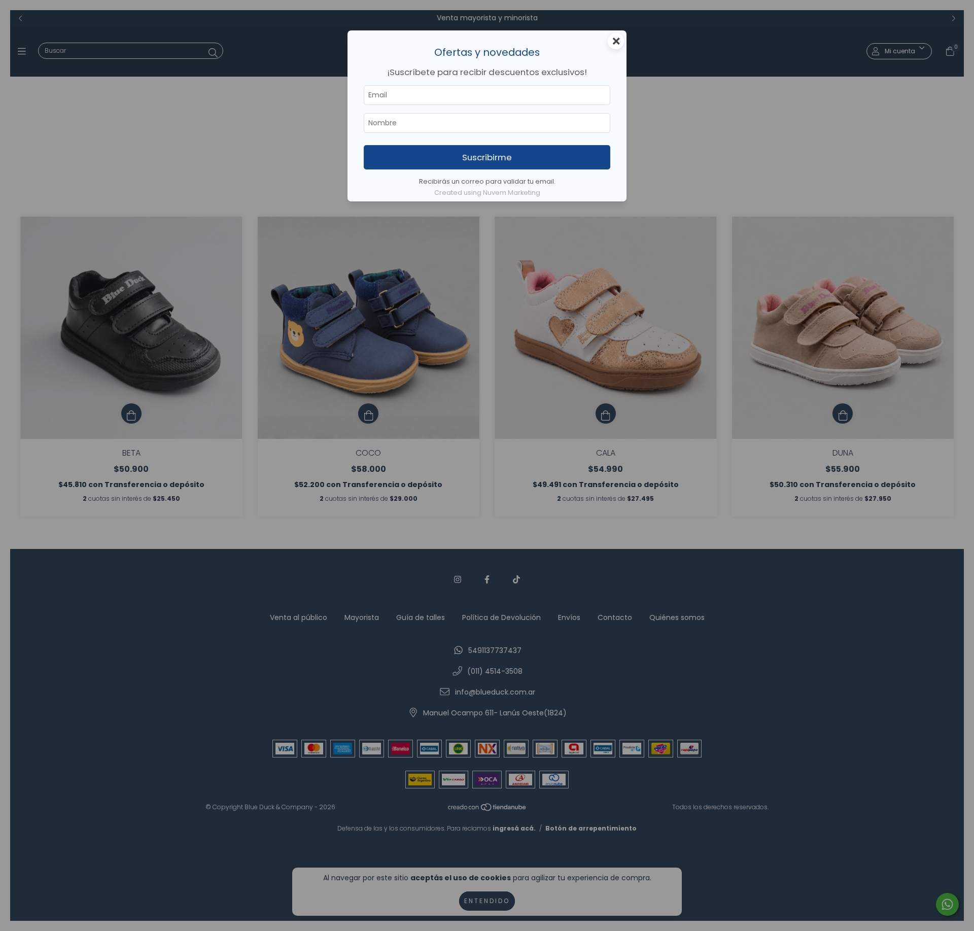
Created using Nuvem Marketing (487, 192)
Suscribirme (487, 157)
